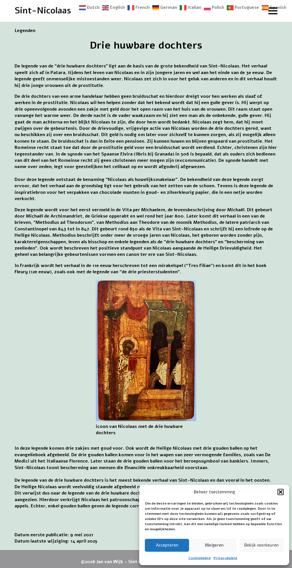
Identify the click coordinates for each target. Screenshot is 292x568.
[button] (280, 492)
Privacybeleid (225, 558)
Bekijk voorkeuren (261, 545)
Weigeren (214, 545)
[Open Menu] (272, 10)
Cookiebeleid (199, 558)
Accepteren (167, 545)
